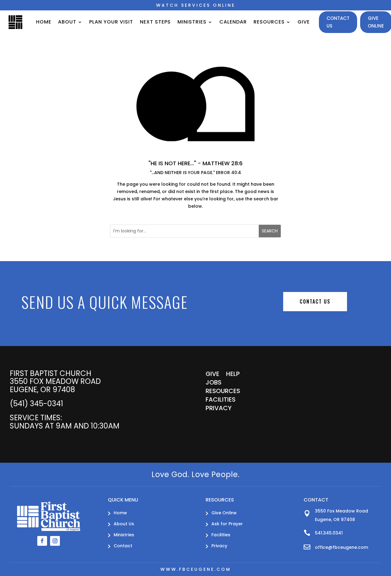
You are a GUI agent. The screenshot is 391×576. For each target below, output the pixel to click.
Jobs (213, 384)
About (67, 21)
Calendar (233, 21)
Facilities (221, 401)
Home (43, 21)
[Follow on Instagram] (55, 541)
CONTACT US (315, 301)
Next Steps (155, 21)
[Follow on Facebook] (42, 541)
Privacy (219, 409)
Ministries (191, 21)
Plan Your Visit (111, 21)
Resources (269, 21)
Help (233, 375)
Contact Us (338, 22)
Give (304, 21)
